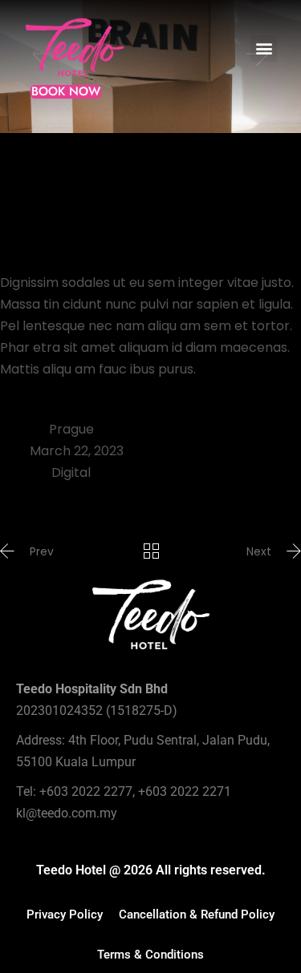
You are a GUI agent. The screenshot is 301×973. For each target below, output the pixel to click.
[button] (263, 48)
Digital (71, 472)
